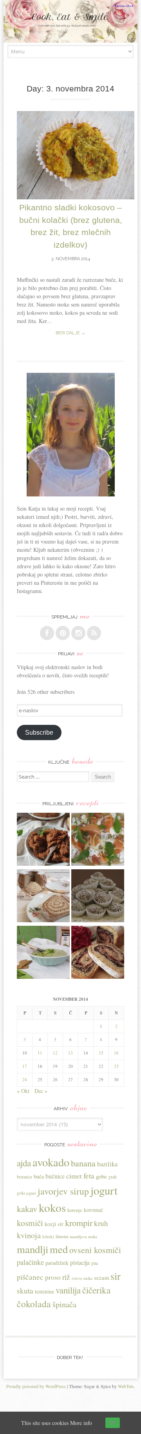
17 (24, 1066)
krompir (78, 1222)
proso (53, 1277)
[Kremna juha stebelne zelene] (43, 953)
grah (112, 1177)
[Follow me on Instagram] (78, 633)
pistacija (80, 1262)
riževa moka (82, 1278)
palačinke (30, 1262)
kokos (52, 1207)
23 (116, 1066)
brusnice (24, 1177)
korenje (74, 1210)
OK (112, 1423)
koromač (93, 1209)
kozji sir (54, 1224)
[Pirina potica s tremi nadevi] (97, 953)
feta (88, 1175)
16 (116, 1053)
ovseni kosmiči (95, 1249)
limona (62, 1236)
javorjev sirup (63, 1191)
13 (70, 1053)
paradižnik (57, 1262)
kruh (101, 1223)
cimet (74, 1175)
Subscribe (39, 732)
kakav (27, 1208)
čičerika (96, 1290)
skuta (25, 1290)
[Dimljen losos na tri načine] (97, 840)
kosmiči (30, 1222)
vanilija (68, 1290)
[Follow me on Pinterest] (63, 633)
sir (115, 1276)
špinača (64, 1304)
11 (40, 1053)
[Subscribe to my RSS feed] (94, 633)
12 (55, 1053)
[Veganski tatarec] (43, 840)
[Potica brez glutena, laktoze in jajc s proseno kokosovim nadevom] (43, 896)
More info (81, 1423)
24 (24, 1079)
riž (66, 1277)
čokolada (34, 1303)
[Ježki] (97, 896)
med (59, 1249)
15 (101, 1053)
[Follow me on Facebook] (47, 633)
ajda (24, 1163)
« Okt (23, 1091)
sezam (101, 1277)
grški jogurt (26, 1193)
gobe (101, 1176)
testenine (44, 1291)
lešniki (48, 1236)
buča (39, 1176)
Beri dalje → (70, 333)
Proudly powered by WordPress (36, 1386)
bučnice (55, 1176)
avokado (51, 1162)
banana (83, 1163)
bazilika (107, 1164)
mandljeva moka (83, 1236)
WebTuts (126, 1386)
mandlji (32, 1249)
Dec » (40, 1091)
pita (94, 1263)
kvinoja (29, 1235)
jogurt (104, 1190)
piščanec (30, 1277)
